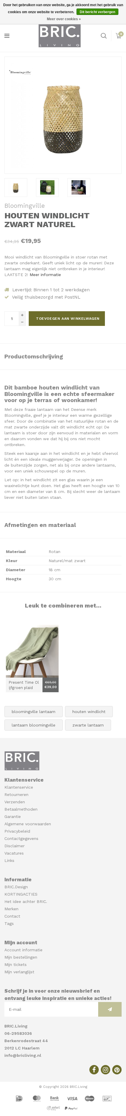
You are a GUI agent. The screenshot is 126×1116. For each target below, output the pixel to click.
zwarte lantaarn (88, 725)
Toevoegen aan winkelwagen (68, 319)
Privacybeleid (17, 831)
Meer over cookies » (64, 19)
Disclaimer (14, 845)
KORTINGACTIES (21, 894)
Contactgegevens (21, 838)
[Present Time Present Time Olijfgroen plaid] (32, 651)
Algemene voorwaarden (27, 823)
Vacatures (14, 853)
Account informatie (23, 949)
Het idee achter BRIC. (25, 901)
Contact (12, 916)
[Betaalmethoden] (20, 1098)
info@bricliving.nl (22, 1055)
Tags (9, 923)
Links (9, 860)
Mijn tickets (15, 964)
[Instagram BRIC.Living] (105, 1069)
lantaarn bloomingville (33, 725)
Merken (11, 908)
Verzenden (14, 801)
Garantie (12, 816)
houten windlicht (88, 711)
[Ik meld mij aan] (110, 1009)
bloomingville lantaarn (33, 711)
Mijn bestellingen (20, 957)
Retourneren (16, 794)
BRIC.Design (16, 886)
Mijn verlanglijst (19, 971)
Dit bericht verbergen (97, 12)
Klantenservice (18, 787)
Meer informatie (45, 274)
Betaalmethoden (21, 809)
